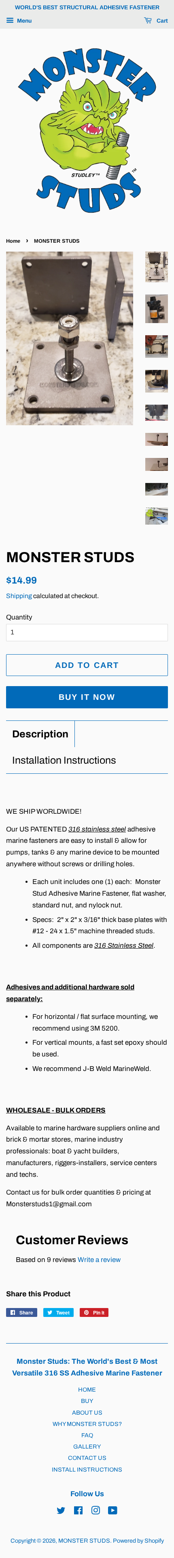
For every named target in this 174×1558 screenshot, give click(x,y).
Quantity (19, 617)
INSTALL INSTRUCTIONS (87, 1469)
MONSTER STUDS (84, 1540)
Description (40, 734)
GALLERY (87, 1446)
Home (13, 241)
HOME (87, 1389)
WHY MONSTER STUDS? (87, 1424)
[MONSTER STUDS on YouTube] (112, 1512)
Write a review (99, 1260)
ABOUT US (87, 1412)
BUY (87, 1401)
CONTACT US (87, 1458)
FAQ (87, 1435)
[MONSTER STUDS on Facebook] (78, 1512)
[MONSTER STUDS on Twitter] (61, 1512)
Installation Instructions (64, 760)
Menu (24, 21)
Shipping (19, 595)
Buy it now (87, 697)
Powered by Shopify (138, 1540)
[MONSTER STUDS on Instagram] (95, 1512)
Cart (161, 20)
